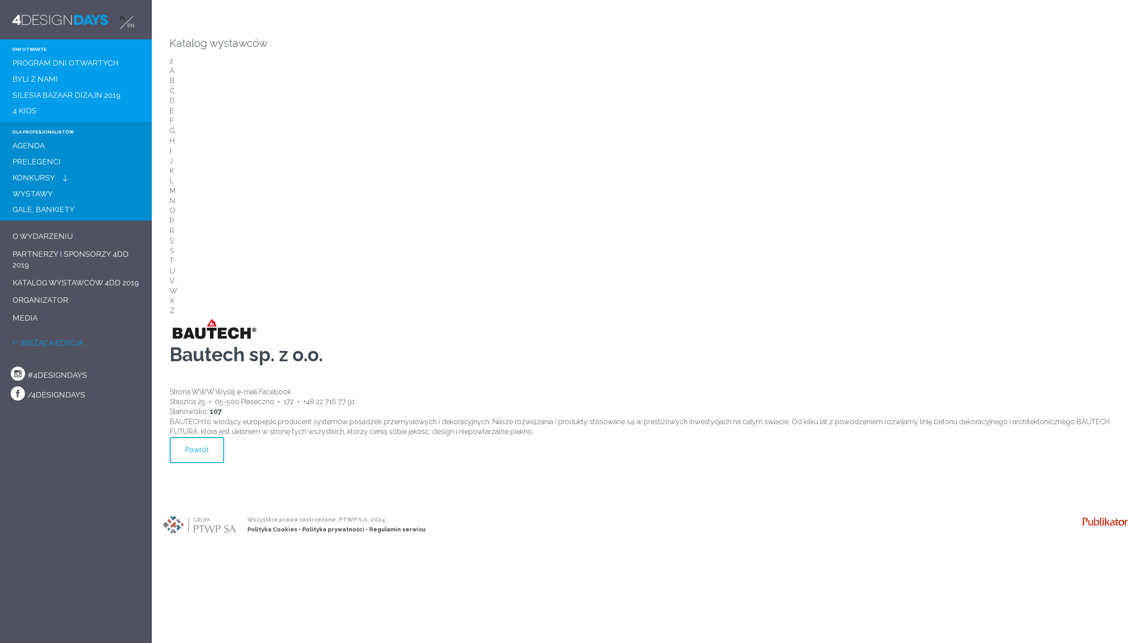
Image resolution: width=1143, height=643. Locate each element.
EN (130, 26)
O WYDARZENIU (43, 236)
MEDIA (25, 317)
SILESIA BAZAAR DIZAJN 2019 (67, 95)
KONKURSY (34, 177)
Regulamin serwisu (397, 529)
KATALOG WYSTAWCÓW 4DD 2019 (76, 282)
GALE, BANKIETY (44, 209)
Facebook (275, 392)
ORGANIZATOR (40, 300)
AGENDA (29, 145)
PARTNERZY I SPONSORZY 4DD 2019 (71, 259)
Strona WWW (192, 392)
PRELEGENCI (37, 161)
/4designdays (55, 394)
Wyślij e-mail (236, 392)
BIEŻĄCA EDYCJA (51, 342)
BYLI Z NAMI (35, 79)
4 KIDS (25, 110)
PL (123, 18)
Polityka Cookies (272, 529)
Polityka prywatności (333, 529)
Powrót (197, 450)
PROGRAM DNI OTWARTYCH (66, 62)
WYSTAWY (33, 193)
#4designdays (56, 375)
